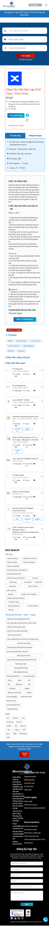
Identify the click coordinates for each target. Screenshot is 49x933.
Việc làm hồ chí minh (30, 558)
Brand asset (28, 843)
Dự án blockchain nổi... (14, 705)
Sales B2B (39, 582)
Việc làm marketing (13, 566)
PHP (24, 730)
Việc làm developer (29, 562)
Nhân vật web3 (11, 701)
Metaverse (19, 684)
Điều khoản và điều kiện (32, 833)
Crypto (20, 680)
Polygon (27, 688)
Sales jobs (28, 790)
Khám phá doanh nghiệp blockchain (18, 619)
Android (15, 718)
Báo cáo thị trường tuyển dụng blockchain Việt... (22, 660)
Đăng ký (25, 754)
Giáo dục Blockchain (12, 676)
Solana (29, 692)
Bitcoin (10, 680)
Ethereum (12, 688)
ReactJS (19, 722)
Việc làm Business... (14, 606)
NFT (9, 684)
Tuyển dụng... (13, 582)
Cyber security (11, 590)
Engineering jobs (30, 776)
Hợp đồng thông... (13, 709)
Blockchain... (13, 586)
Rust (7, 733)
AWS (8, 737)
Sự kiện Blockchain (29, 676)
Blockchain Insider (30, 829)
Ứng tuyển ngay (16, 115)
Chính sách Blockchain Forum (34, 839)
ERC (29, 684)
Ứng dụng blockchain (23, 655)
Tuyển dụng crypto (21, 664)
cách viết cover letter (23, 643)
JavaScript (9, 722)
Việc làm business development (17, 570)
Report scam (14, 330)
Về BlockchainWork (31, 826)
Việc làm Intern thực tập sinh (16, 578)
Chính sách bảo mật (31, 836)
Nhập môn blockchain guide (16, 627)
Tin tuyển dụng (15, 136)
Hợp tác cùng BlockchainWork (34, 808)
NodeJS (23, 726)
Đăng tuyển (28, 801)
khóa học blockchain (14, 635)
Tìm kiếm (26, 56)
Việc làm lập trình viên (14, 574)
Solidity (8, 726)
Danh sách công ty (30, 805)
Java (23, 718)
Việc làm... (35, 578)
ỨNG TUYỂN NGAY (25, 319)
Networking (23, 733)
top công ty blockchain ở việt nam (17, 651)
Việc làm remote (12, 558)
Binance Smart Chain (14, 692)
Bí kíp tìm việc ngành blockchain (17, 631)
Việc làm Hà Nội (12, 562)
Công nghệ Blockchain (21, 668)
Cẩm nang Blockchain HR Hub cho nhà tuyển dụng (22, 639)
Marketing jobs (29, 780)
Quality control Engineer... (29, 594)
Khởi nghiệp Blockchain (21, 672)
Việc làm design (33, 606)
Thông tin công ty (35, 136)
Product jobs (28, 786)
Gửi (26, 904)
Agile (14, 733)
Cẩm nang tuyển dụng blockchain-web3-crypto (21, 623)
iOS (7, 718)
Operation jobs (29, 783)
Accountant (28, 582)
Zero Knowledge (12, 696)
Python (17, 730)
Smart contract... (33, 586)
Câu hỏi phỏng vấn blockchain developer (19, 647)
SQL (8, 730)
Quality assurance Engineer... (16, 598)
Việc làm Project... (14, 602)
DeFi (29, 680)
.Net (16, 726)
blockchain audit (26, 696)
